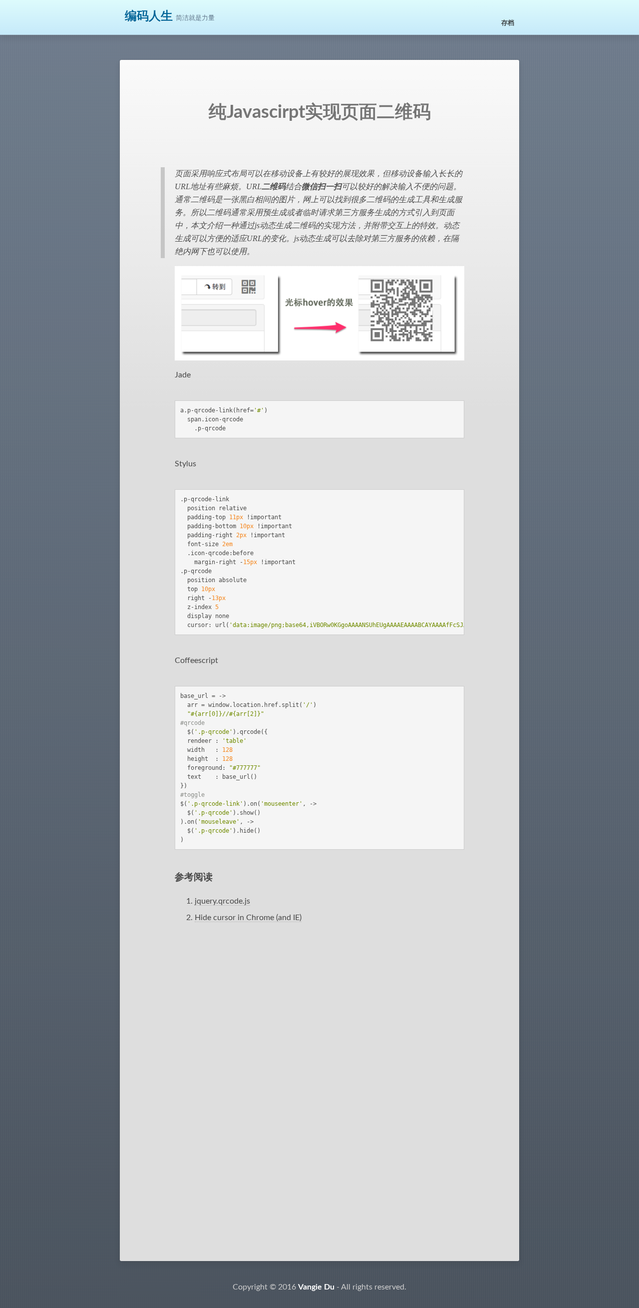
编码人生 (149, 16)
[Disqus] (319, 1104)
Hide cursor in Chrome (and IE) (248, 918)
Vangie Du (316, 1287)
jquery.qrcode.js (222, 901)
